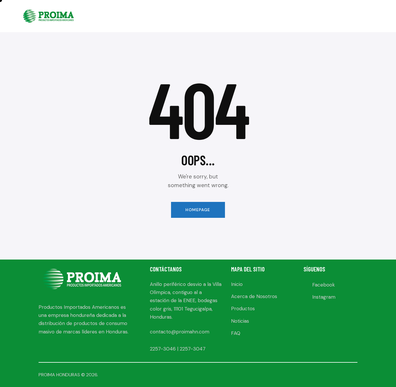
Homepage (198, 209)
